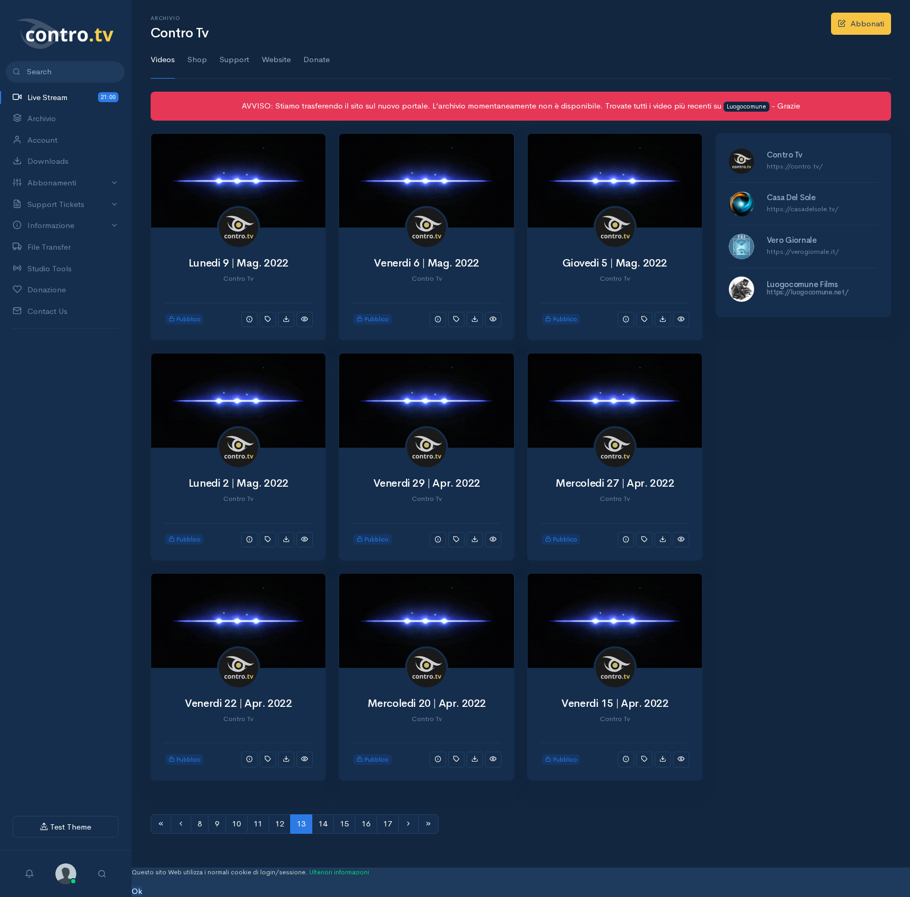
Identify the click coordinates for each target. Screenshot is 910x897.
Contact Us (47, 311)
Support (234, 59)
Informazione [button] (50, 225)
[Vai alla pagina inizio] (161, 824)
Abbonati (867, 23)
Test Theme (69, 827)
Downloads (47, 161)
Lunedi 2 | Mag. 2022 (239, 483)
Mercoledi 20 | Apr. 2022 (427, 703)
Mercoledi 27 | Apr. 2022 (615, 483)
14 (323, 824)
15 (344, 824)
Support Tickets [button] (55, 204)
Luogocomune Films (802, 284)
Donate (316, 59)
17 (387, 824)
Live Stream (71, 97)
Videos (163, 59)
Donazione (46, 289)
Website (276, 59)
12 (279, 824)
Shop (197, 59)
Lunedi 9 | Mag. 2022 (239, 263)
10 (236, 824)
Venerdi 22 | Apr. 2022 (238, 703)
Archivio (41, 118)
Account (42, 140)
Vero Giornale (792, 240)
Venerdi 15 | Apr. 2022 (614, 703)
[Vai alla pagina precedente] (181, 824)
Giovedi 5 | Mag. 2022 (614, 263)
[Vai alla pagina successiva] (408, 824)
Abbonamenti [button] (51, 183)
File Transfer (49, 247)
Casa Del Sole (791, 197)
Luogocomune (746, 106)
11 (258, 824)
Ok (137, 891)
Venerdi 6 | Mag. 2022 (426, 263)
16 (366, 824)
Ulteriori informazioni (339, 872)
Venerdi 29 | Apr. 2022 (426, 483)
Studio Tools (49, 268)
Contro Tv (785, 155)
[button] (65, 873)
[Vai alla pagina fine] (428, 824)
